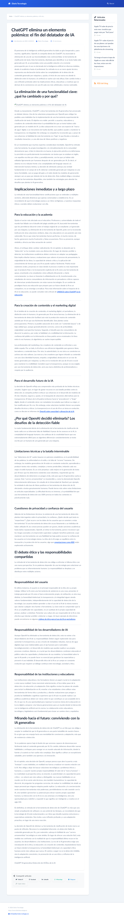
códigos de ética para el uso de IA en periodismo (56, 619)
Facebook (33, 879)
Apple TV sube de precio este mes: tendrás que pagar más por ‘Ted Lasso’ (104, 29)
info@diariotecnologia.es (19, 914)
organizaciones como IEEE (64, 542)
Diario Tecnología (18, 4)
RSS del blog (102, 83)
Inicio (10, 16)
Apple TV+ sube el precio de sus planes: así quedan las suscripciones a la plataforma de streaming (103, 45)
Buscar (111, 3)
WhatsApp (59, 879)
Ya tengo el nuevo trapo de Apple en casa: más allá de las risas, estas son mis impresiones (104, 62)
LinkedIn (45, 879)
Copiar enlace (21, 883)
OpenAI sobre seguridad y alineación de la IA (57, 411)
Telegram (72, 879)
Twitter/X (20, 879)
